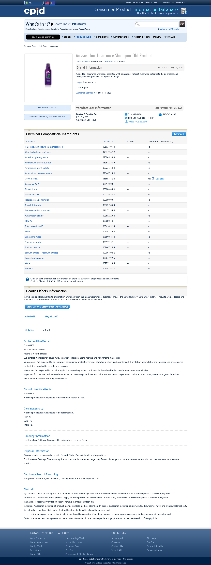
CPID (34, 11)
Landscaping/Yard (74, 538)
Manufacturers (121, 36)
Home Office (36, 554)
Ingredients (101, 36)
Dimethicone (31, 189)
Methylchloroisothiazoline (37, 210)
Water (28, 263)
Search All (116, 550)
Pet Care (69, 550)
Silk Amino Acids (33, 237)
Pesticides (35, 550)
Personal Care (72, 546)
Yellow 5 (29, 268)
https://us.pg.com (138, 121)
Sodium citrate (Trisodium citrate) (41, 253)
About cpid (117, 538)
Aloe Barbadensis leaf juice (38, 152)
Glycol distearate (33, 205)
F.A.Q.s (150, 542)
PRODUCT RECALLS (153, 2)
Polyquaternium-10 (34, 226)
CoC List (159, 178)
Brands (67, 36)
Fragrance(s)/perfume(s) (37, 200)
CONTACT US (168, 2)
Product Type (83, 36)
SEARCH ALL (181, 2)
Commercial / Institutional (79, 554)
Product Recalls (155, 546)
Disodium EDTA (32, 194)
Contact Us (117, 546)
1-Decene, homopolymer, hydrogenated (44, 147)
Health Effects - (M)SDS (147, 36)
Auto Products (37, 538)
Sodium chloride (32, 247)
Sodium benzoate (33, 242)
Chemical (30, 141)
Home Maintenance (40, 542)
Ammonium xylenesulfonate (38, 173)
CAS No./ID (108, 141)
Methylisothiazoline (34, 215)
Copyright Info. (155, 550)
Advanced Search (169, 29)
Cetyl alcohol (31, 178)
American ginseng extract (37, 157)
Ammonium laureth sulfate (38, 162)
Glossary (115, 542)
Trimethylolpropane (34, 258)
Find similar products (47, 107)
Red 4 (27, 231)
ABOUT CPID (138, 2)
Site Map (151, 538)
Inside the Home (74, 542)
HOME (128, 2)
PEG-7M (28, 221)
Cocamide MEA (32, 184)
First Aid (170, 36)
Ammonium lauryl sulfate (37, 168)
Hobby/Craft (36, 546)
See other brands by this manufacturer (47, 117)
